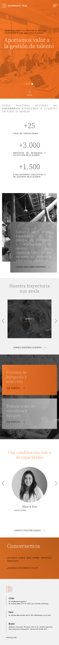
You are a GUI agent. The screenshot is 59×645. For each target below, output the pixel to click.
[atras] (3, 321)
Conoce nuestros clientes (27, 348)
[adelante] (56, 321)
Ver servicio (13, 388)
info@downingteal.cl (19, 601)
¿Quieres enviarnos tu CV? (22, 568)
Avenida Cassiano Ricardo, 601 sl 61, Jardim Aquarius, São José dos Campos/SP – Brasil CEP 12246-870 (31, 628)
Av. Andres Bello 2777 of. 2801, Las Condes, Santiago (28, 604)
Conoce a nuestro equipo (27, 530)
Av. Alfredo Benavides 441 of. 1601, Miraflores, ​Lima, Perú (30, 615)
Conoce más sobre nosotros (31, 267)
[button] (27, 84)
